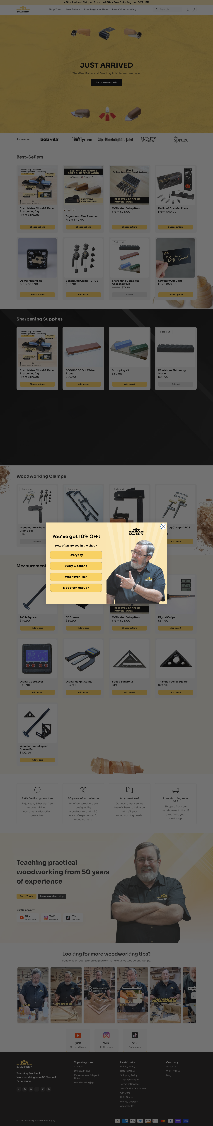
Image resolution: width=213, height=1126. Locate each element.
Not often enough (76, 587)
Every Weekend (76, 566)
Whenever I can (76, 577)
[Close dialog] (163, 526)
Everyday (76, 555)
